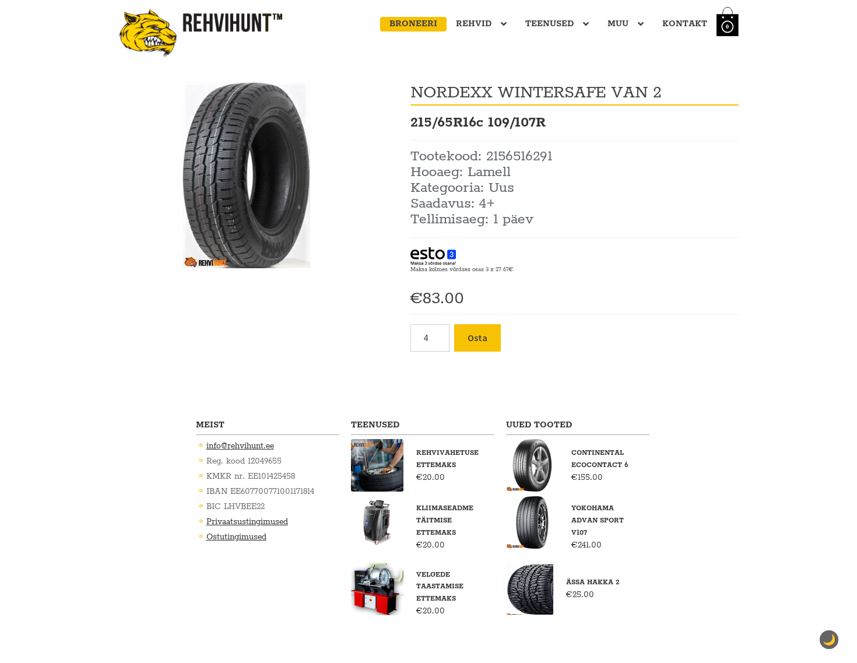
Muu (617, 24)
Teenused (549, 24)
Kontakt (684, 24)
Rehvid (473, 24)
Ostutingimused (236, 537)
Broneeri (413, 24)
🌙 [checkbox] (829, 640)
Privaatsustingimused (247, 522)
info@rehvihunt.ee (240, 446)
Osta (477, 337)
